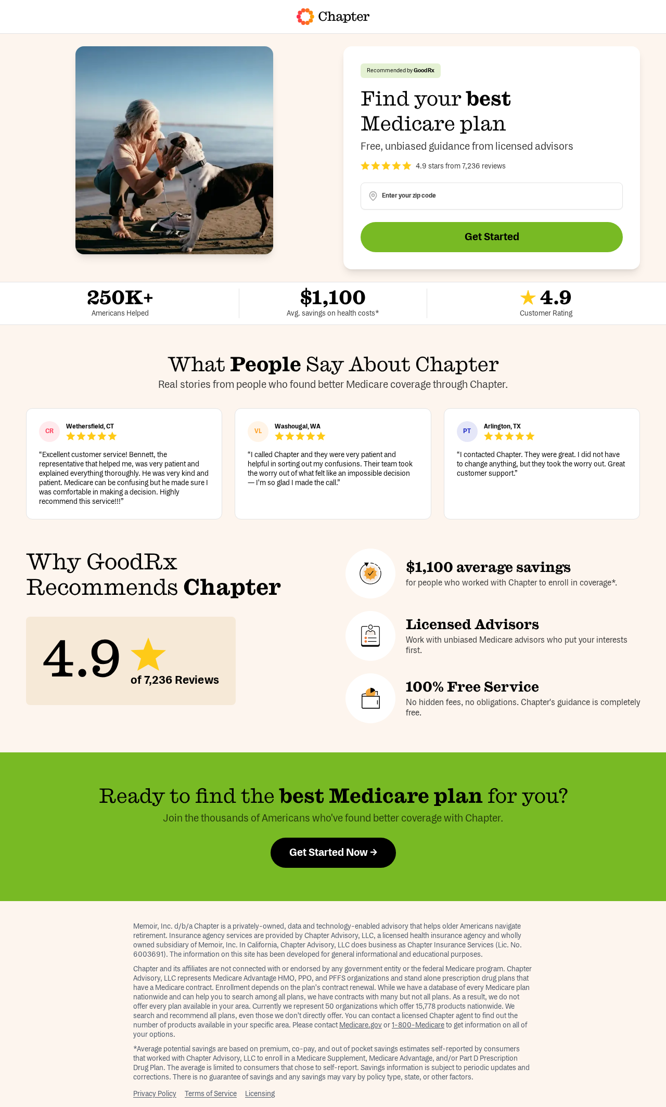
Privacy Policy (154, 1094)
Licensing (260, 1094)
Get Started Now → (333, 852)
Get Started (492, 237)
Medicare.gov (360, 1025)
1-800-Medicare (418, 1025)
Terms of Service (211, 1094)
